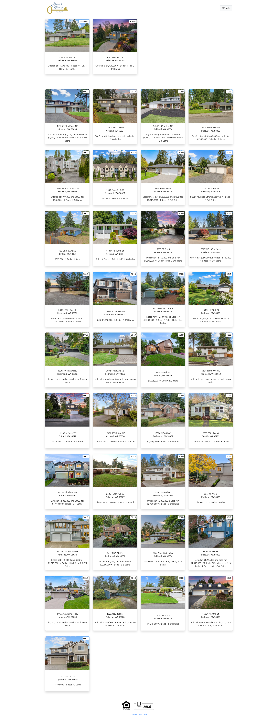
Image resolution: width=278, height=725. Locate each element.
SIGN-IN (226, 8)
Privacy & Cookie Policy (139, 714)
